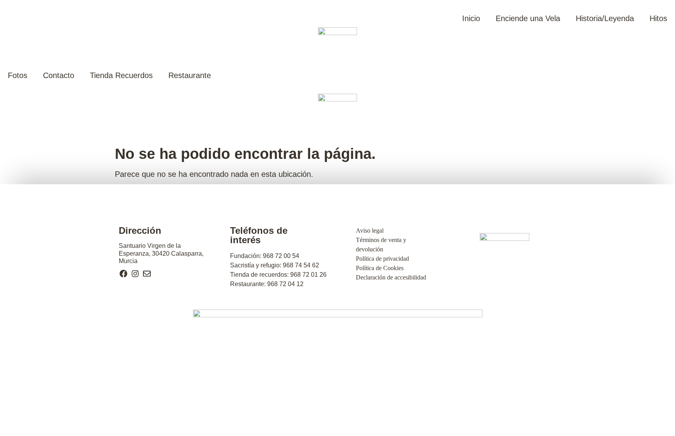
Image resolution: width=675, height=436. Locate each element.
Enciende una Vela (528, 18)
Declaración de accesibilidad (391, 277)
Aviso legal (370, 230)
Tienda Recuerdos (121, 75)
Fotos (17, 75)
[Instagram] (135, 273)
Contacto (58, 75)
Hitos (658, 18)
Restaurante (189, 75)
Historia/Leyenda (605, 18)
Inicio (471, 18)
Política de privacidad (382, 258)
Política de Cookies (380, 268)
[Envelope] (147, 273)
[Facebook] (123, 273)
